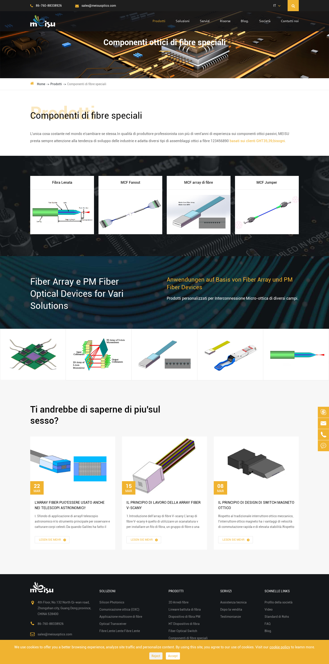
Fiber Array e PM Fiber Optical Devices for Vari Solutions (77, 293)
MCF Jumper (266, 182)
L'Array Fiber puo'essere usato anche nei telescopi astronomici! (70, 505)
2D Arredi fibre (178, 602)
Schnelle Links (277, 591)
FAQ (268, 624)
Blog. (245, 21)
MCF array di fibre (198, 182)
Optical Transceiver (224, 317)
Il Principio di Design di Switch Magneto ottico (256, 505)
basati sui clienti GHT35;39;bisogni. (258, 141)
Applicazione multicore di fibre (164, 324)
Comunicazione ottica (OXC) (95, 336)
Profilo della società (279, 602)
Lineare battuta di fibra (185, 609)
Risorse (225, 21)
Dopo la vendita (231, 609)
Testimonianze (230, 616)
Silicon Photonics (24, 330)
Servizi (205, 21)
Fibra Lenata (62, 182)
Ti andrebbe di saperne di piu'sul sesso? (95, 415)
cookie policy (279, 647)
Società (265, 21)
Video (269, 609)
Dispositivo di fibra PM (184, 616)
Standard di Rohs (277, 616)
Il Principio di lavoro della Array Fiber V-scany (163, 505)
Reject (156, 656)
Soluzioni (183, 21)
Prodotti (159, 21)
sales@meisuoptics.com (98, 5)
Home (41, 84)
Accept (173, 656)
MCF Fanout (130, 182)
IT (274, 5)
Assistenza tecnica (233, 602)
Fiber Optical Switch (183, 631)
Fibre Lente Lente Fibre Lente (293, 330)
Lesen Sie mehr (50, 539)
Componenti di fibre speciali (86, 84)
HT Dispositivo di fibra (184, 624)
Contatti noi (290, 21)
